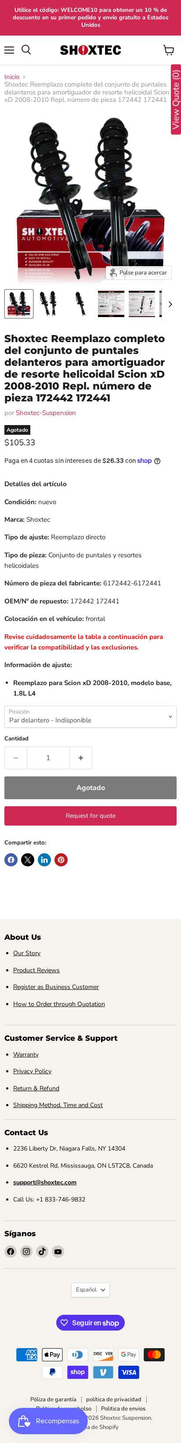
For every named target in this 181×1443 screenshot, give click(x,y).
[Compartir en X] (27, 859)
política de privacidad (113, 1399)
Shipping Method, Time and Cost (58, 1105)
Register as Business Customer (56, 987)
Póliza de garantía (53, 1399)
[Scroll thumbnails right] (169, 304)
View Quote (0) (176, 100)
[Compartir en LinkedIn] (44, 859)
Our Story (26, 953)
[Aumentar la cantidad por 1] (81, 758)
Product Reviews (36, 970)
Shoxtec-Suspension (46, 412)
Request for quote (91, 816)
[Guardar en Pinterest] (61, 859)
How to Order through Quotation (59, 1004)
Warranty (26, 1054)
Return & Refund (36, 1088)
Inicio (11, 77)
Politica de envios (123, 1409)
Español (86, 1290)
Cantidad (16, 739)
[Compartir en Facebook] (11, 859)
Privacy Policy (32, 1071)
